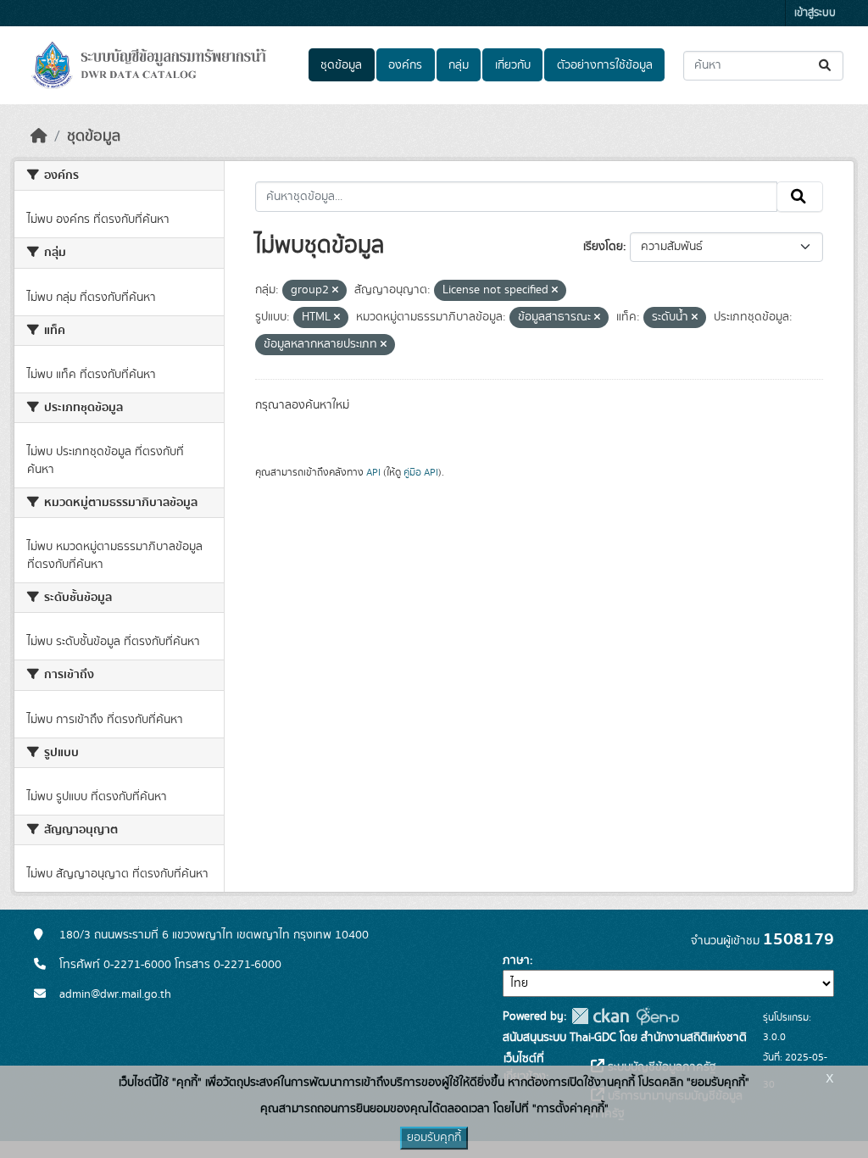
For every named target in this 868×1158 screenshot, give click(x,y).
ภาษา (516, 960)
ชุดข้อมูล (341, 65)
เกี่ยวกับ (513, 65)
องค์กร (405, 65)
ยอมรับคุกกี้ (434, 1137)
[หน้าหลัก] (39, 136)
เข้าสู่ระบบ (815, 13)
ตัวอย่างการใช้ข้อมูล (605, 65)
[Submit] (826, 66)
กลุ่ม (458, 65)
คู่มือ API (420, 472)
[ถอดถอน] (335, 291)
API (373, 472)
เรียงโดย (603, 246)
